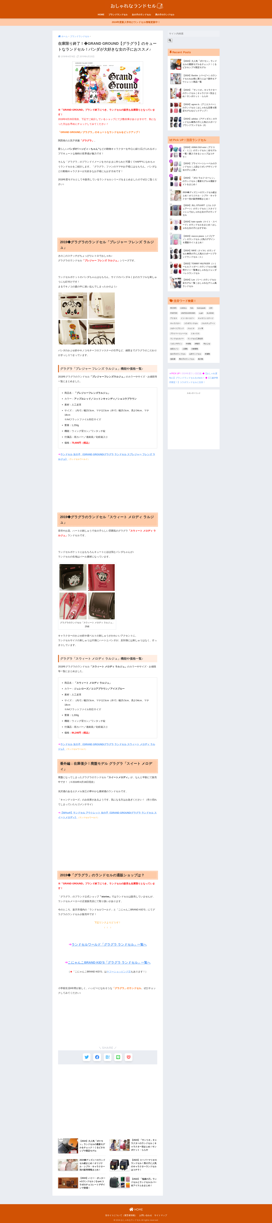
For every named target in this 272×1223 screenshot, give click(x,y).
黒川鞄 (200, 359)
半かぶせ (206, 344)
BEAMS (173, 308)
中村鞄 (188, 344)
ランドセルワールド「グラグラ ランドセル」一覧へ (109, 944)
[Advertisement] (107, 210)
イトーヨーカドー (187, 318)
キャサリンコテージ (205, 318)
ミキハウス (195, 334)
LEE (210, 308)
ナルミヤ (191, 328)
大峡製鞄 (194, 349)
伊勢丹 (197, 344)
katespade (201, 308)
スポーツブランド (177, 328)
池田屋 (172, 359)
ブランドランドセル (118, 14)
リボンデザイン (176, 344)
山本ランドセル (195, 354)
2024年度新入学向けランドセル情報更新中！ (136, 22)
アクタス (173, 318)
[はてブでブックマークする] (107, 1057)
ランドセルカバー (177, 339)
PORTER (173, 313)
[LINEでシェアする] (118, 1057)
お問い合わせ (145, 1215)
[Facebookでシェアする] (97, 1057)
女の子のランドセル (141, 14)
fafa (191, 308)
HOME (101, 14)
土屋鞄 (185, 349)
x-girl (201, 313)
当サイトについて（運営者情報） (121, 1215)
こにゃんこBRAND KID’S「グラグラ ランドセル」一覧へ (109, 962)
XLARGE (210, 313)
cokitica (183, 308)
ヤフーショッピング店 (119, 971)
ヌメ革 (200, 328)
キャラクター (175, 323)
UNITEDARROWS (188, 313)
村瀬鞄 (207, 354)
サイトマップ (160, 1215)
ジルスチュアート (208, 323)
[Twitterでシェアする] (87, 1057)
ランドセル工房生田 (195, 339)
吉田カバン (174, 349)
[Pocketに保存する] (128, 1057)
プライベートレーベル (178, 334)
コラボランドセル (191, 323)
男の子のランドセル (164, 14)
